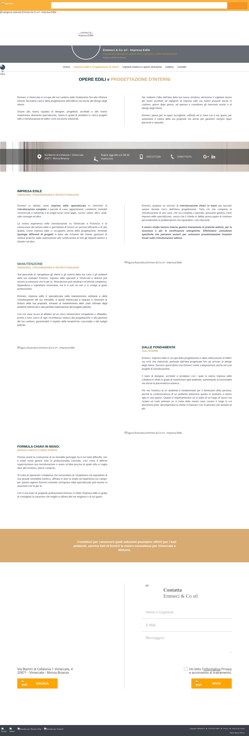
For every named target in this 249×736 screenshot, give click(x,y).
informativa (211, 669)
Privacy (225, 728)
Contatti (181, 67)
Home (66, 67)
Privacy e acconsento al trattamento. (210, 671)
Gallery (169, 67)
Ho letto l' (196, 669)
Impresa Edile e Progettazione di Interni (96, 67)
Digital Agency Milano (237, 733)
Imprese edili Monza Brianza (114, 57)
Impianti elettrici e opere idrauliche (142, 67)
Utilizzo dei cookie (238, 728)
